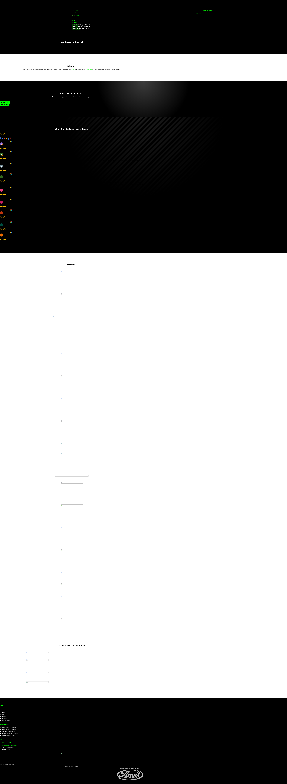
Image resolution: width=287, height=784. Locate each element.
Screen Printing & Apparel (81, 25)
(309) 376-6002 (6, 743)
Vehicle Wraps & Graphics (81, 27)
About (3, 713)
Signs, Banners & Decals (80, 28)
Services (4, 711)
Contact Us (4, 102)
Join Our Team (6, 720)
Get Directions (6, 751)
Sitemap (76, 766)
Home (72, 69)
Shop (3, 714)
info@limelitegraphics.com (9, 745)
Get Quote (4, 105)
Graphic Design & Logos (8, 735)
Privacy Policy (69, 766)
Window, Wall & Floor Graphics (82, 30)
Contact (89, 69)
